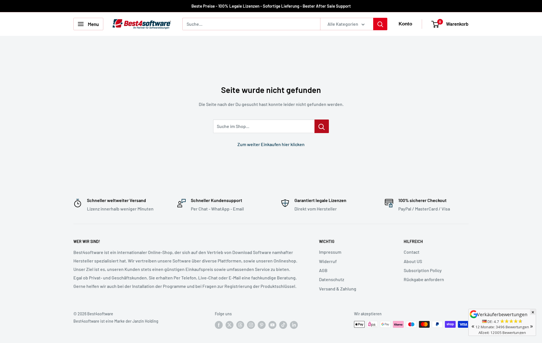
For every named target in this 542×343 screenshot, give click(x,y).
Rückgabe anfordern (424, 279)
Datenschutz (331, 279)
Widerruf (328, 261)
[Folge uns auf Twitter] (229, 325)
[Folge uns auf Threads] (240, 325)
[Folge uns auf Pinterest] (262, 325)
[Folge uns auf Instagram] (251, 325)
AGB (323, 270)
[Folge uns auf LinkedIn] (294, 325)
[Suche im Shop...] (321, 126)
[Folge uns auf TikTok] (283, 325)
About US (413, 261)
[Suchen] (380, 24)
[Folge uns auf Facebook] (219, 325)
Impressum (330, 252)
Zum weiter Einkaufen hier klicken (271, 144)
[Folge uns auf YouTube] (272, 325)
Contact (411, 252)
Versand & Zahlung (337, 288)
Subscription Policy (423, 270)
